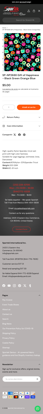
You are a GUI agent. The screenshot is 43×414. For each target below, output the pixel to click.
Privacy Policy (8, 338)
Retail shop (9, 59)
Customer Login (11, 68)
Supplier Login (11, 77)
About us (6, 309)
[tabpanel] (21, 160)
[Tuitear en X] (14, 134)
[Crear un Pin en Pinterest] (24, 134)
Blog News (6, 323)
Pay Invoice (9, 51)
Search (5, 319)
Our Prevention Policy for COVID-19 (17, 328)
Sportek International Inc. (16, 408)
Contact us (7, 314)
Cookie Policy (8, 343)
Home (7, 16)
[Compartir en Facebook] (19, 134)
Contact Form (21, 229)
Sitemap (6, 347)
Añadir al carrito (28, 107)
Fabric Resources (12, 86)
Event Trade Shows (10, 304)
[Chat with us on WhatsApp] (38, 409)
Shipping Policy (9, 333)
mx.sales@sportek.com (24, 208)
